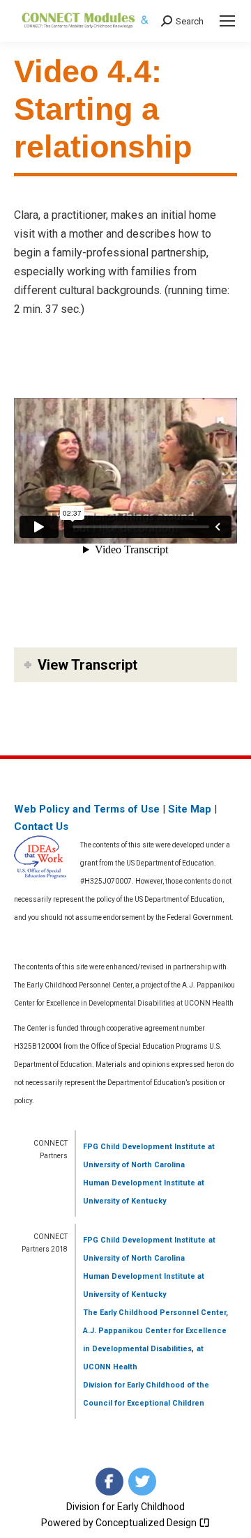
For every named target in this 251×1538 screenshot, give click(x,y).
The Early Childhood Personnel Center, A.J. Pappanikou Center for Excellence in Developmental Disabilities (155, 1330)
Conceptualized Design (147, 1522)
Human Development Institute (139, 1182)
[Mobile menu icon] (227, 21)
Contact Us (41, 826)
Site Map (189, 809)
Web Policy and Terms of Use (87, 809)
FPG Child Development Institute (144, 1146)
